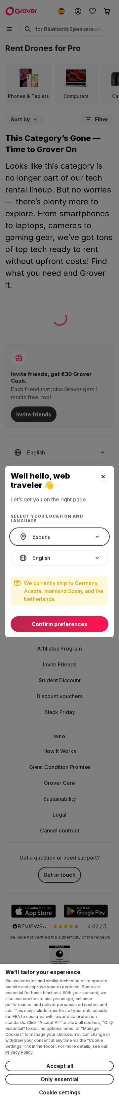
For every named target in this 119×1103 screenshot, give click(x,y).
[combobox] (59, 537)
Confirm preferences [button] (59, 624)
